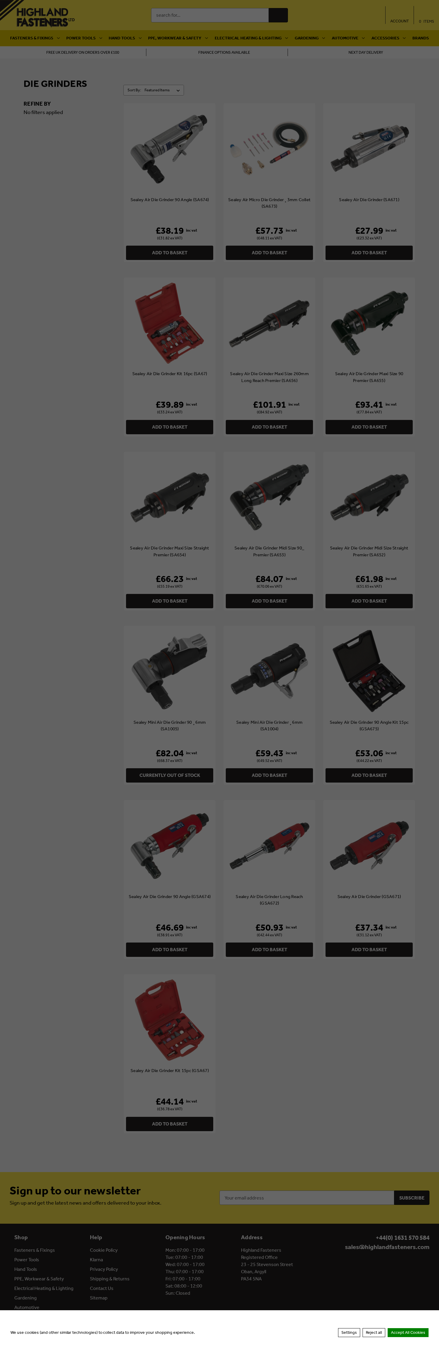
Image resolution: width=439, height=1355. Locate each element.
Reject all (374, 1332)
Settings (349, 1332)
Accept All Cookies (408, 1332)
